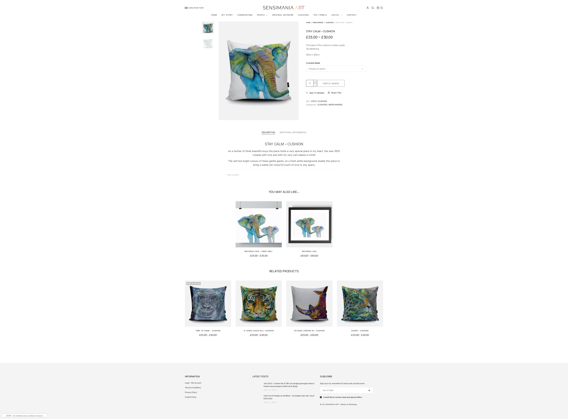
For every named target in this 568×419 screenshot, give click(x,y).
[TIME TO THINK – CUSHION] (208, 304)
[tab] (268, 132)
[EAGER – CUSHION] (360, 304)
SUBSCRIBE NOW (196, 8)
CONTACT (352, 15)
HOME (214, 15)
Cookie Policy (190, 397)
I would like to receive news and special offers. (342, 397)
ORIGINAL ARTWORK (282, 15)
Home (308, 22)
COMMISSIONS (245, 15)
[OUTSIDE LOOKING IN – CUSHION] (309, 304)
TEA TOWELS (320, 15)
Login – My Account (193, 383)
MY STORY (227, 15)
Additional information (293, 132)
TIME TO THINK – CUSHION (208, 331)
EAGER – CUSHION (360, 331)
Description (268, 132)
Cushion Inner (313, 63)
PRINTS (261, 15)
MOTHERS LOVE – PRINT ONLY (259, 251)
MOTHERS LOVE (309, 251)
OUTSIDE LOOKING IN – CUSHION (309, 331)
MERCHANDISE (318, 22)
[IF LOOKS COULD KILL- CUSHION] (259, 304)
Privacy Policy (191, 392)
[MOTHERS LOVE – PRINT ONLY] (259, 224)
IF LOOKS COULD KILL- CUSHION (259, 331)
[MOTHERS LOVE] (309, 224)
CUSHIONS (303, 15)
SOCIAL (335, 15)
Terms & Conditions (193, 387)
